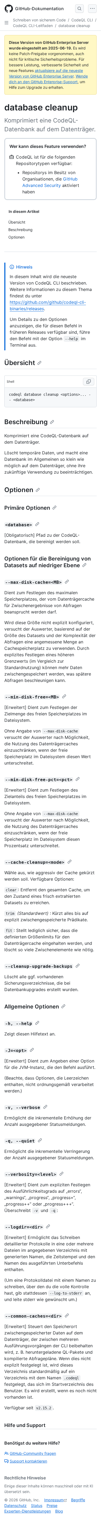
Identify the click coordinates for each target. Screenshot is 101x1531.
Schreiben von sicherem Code (39, 20)
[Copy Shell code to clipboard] (88, 381)
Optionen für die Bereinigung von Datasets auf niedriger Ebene (47, 562)
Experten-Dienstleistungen (27, 1511)
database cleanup (74, 25)
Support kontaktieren (28, 1461)
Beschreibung (26, 422)
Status (36, 1505)
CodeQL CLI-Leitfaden (33, 25)
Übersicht (19, 363)
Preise (52, 1505)
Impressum (54, 1500)
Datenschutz (15, 1505)
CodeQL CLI (82, 20)
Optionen (18, 490)
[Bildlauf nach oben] (89, 1519)
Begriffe (78, 1500)
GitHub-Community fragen (33, 1453)
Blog (59, 1511)
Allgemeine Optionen (31, 1006)
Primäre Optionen (27, 508)
